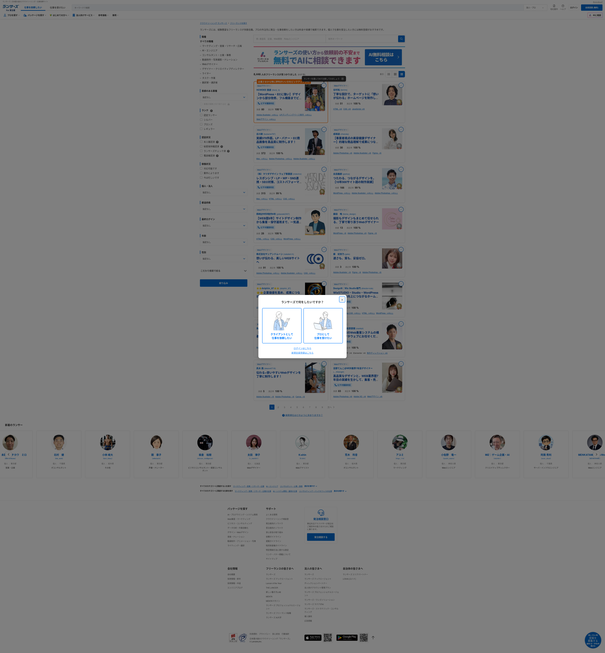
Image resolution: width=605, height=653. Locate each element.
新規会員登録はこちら (302, 352)
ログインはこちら (302, 348)
